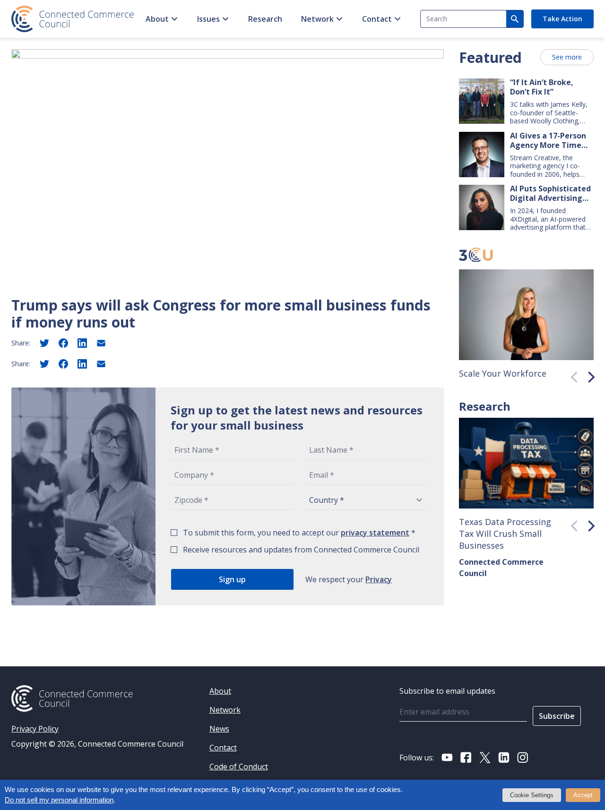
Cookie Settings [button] (531, 795)
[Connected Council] (72, 19)
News (219, 729)
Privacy (378, 579)
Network (317, 19)
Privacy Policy (35, 729)
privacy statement (375, 532)
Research (265, 19)
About (157, 19)
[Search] (514, 18)
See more (567, 56)
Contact (377, 19)
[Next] (588, 375)
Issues (208, 19)
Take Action (562, 18)
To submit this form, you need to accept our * (299, 532)
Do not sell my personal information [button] (59, 800)
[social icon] (447, 757)
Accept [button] (583, 795)
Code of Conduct (238, 766)
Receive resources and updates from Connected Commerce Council (301, 549)
